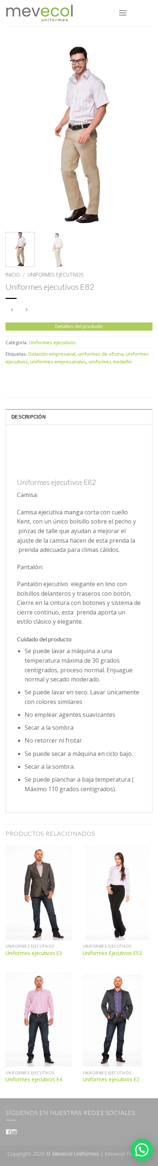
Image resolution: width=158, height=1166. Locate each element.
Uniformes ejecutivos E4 (34, 1079)
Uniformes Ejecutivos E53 (112, 953)
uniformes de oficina (100, 353)
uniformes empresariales (58, 361)
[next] (140, 132)
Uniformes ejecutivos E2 (111, 1079)
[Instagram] (14, 1132)
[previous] (17, 132)
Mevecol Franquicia (128, 1153)
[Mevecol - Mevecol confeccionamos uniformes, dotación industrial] (56, 13)
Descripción (28, 417)
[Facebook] (8, 1132)
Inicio (13, 274)
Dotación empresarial (51, 353)
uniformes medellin (110, 361)
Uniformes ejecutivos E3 (34, 953)
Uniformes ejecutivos (56, 274)
